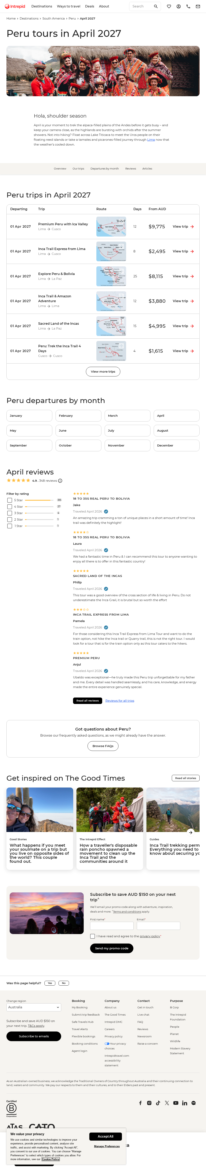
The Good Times (115, 1014)
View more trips (103, 371)
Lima (151, 140)
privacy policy (150, 936)
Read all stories (185, 778)
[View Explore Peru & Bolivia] (21, 276)
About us (110, 1007)
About (104, 6)
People (174, 1026)
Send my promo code (111, 948)
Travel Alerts (80, 1029)
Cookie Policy (50, 1159)
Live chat (143, 1014)
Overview (60, 168)
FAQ (140, 1021)
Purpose (176, 1001)
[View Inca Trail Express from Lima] (21, 251)
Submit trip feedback (86, 1014)
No (64, 983)
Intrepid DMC (113, 1021)
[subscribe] (198, 6)
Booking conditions (85, 1043)
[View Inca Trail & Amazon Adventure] (21, 301)
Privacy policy (114, 1036)
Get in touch (145, 1007)
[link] (29, 416)
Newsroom (144, 1036)
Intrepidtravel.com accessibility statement (117, 1060)
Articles (147, 168)
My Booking (80, 1007)
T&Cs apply (36, 1026)
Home (11, 18)
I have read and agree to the (129, 936)
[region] (66, 1146)
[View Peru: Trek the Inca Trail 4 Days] (21, 351)
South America (53, 18)
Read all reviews (87, 700)
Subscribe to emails (34, 1036)
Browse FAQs (103, 746)
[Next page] (191, 833)
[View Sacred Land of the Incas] (21, 326)
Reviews (130, 168)
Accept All (105, 1136)
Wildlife (175, 1041)
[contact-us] (188, 6)
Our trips (78, 168)
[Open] (60, 480)
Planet (174, 1034)
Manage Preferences (107, 1146)
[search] (140, 6)
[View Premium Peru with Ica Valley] (21, 226)
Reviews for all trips (119, 701)
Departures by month (105, 168)
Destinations (41, 6)
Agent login (79, 1050)
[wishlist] (169, 6)
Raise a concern (147, 1043)
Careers (109, 1029)
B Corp (174, 1007)
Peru (72, 18)
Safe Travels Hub (83, 1021)
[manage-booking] (178, 6)
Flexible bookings (83, 1036)
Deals (89, 6)
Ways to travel (68, 6)
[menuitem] (15, 6)
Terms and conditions (127, 911)
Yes (50, 983)
